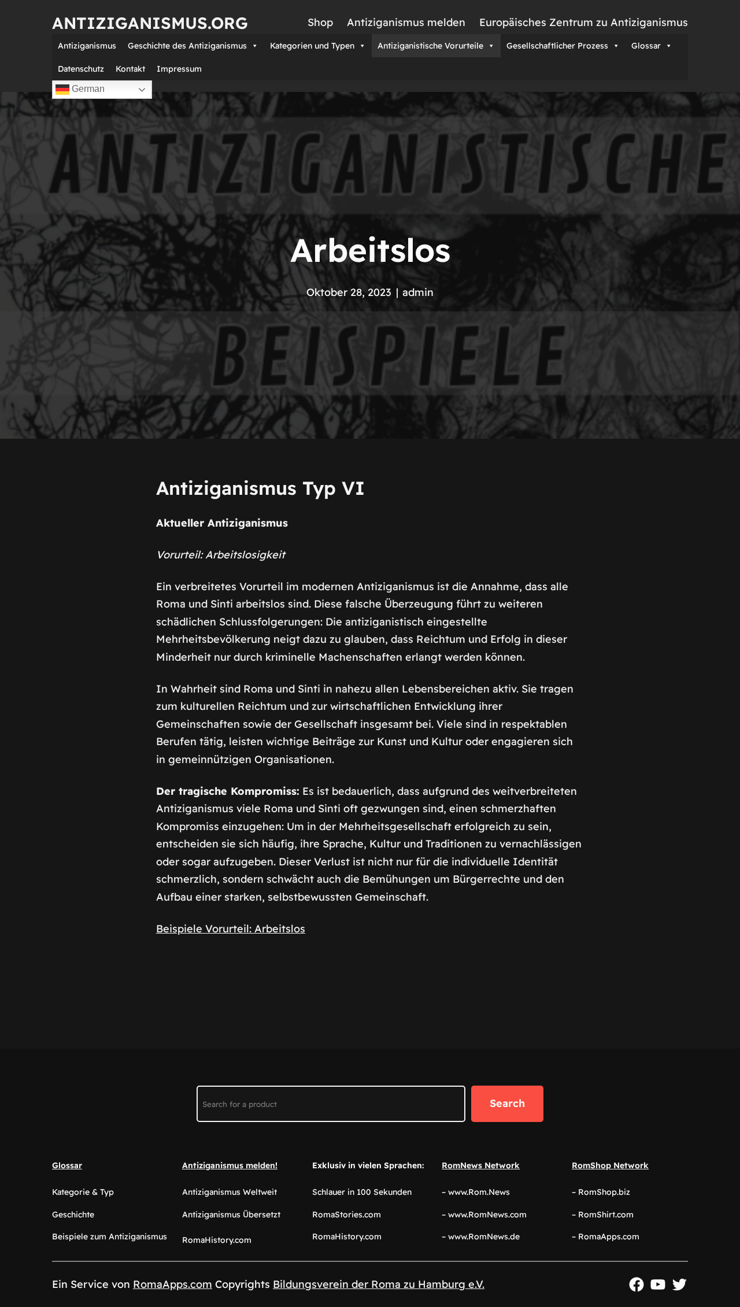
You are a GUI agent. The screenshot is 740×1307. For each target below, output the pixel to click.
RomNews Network (481, 1165)
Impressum (179, 69)
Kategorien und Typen (312, 45)
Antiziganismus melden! (230, 1165)
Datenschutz (81, 69)
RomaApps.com (172, 1284)
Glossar (646, 45)
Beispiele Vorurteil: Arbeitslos (230, 928)
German (87, 89)
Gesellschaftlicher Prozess (557, 45)
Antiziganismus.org (150, 23)
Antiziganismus (87, 45)
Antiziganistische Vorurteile (430, 45)
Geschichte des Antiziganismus (187, 45)
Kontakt (130, 69)
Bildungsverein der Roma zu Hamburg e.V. (378, 1284)
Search (507, 1103)
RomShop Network (610, 1165)
